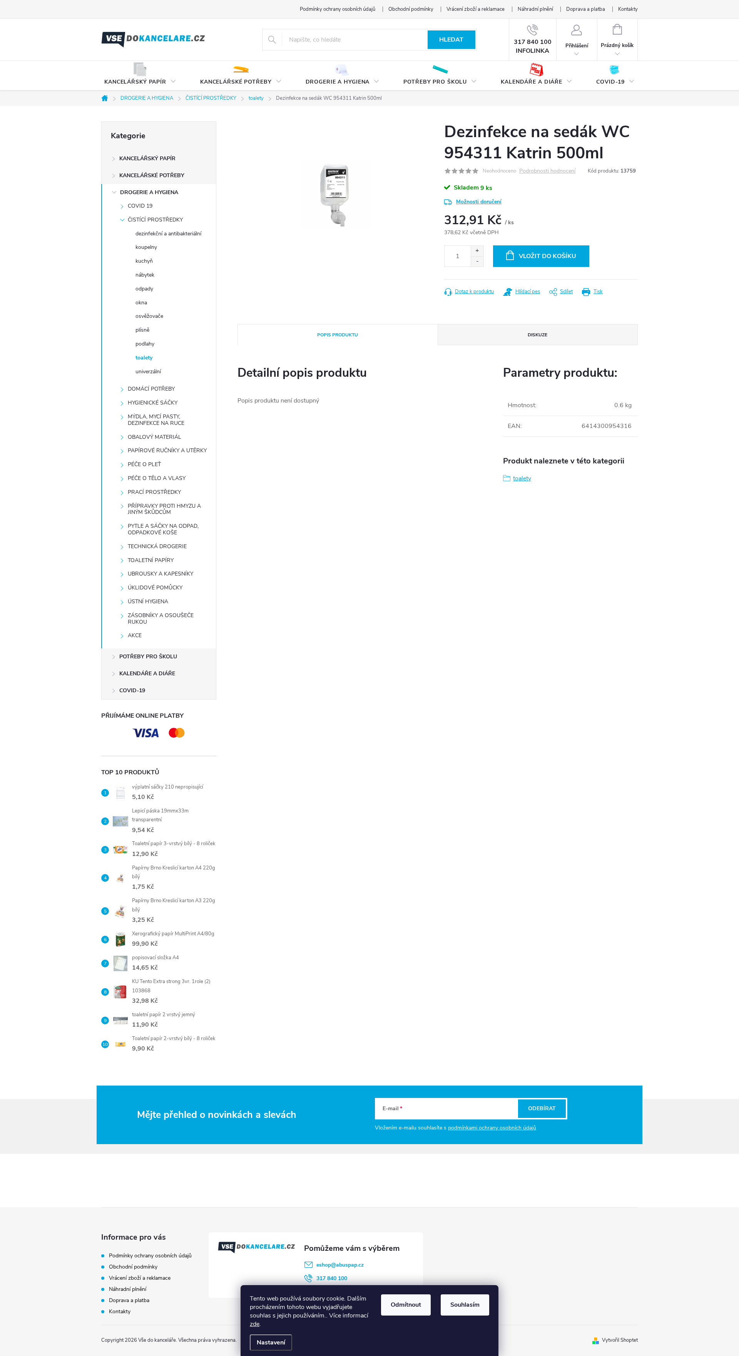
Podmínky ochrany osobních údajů (337, 9)
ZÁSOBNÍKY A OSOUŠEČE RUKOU (161, 619)
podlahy (144, 343)
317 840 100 (331, 1278)
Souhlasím (465, 1305)
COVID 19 (140, 206)
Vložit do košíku (547, 256)
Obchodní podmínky (410, 9)
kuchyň (144, 261)
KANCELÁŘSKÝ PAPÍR (147, 158)
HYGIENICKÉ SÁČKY (152, 402)
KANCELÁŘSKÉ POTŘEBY (151, 175)
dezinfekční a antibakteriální (168, 233)
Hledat (451, 39)
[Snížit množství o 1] (477, 261)
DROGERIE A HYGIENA (149, 192)
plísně (142, 330)
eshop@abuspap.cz (340, 1265)
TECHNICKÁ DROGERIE (157, 546)
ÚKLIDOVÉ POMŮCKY (155, 587)
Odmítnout (406, 1305)
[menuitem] (140, 76)
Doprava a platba (585, 9)
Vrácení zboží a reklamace (475, 9)
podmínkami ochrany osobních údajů (492, 1127)
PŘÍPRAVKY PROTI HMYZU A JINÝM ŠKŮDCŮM (164, 509)
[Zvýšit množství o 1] (477, 251)
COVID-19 (132, 690)
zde (254, 1324)
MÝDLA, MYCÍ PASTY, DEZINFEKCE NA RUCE (156, 420)
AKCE (135, 635)
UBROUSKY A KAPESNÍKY (160, 573)
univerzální (148, 371)
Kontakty (628, 9)
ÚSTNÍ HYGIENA (148, 601)
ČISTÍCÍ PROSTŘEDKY (155, 219)
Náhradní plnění (535, 9)
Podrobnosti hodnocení (547, 171)
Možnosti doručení (479, 201)
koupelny (146, 247)
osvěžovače (149, 316)
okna (141, 302)
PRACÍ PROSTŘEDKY (154, 492)
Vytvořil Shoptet (620, 1340)
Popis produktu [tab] (337, 335)
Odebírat (542, 1108)
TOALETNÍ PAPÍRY (151, 560)
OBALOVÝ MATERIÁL (154, 437)
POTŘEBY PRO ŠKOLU (148, 656)
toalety (143, 357)
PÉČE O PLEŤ (144, 464)
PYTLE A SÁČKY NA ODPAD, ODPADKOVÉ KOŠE (163, 529)
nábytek (144, 275)
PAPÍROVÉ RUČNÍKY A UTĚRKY (167, 450)
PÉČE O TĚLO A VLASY (157, 478)
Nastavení (271, 1342)
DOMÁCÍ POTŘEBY (151, 389)
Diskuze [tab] (537, 335)
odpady (144, 288)
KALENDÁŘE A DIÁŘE (147, 673)
